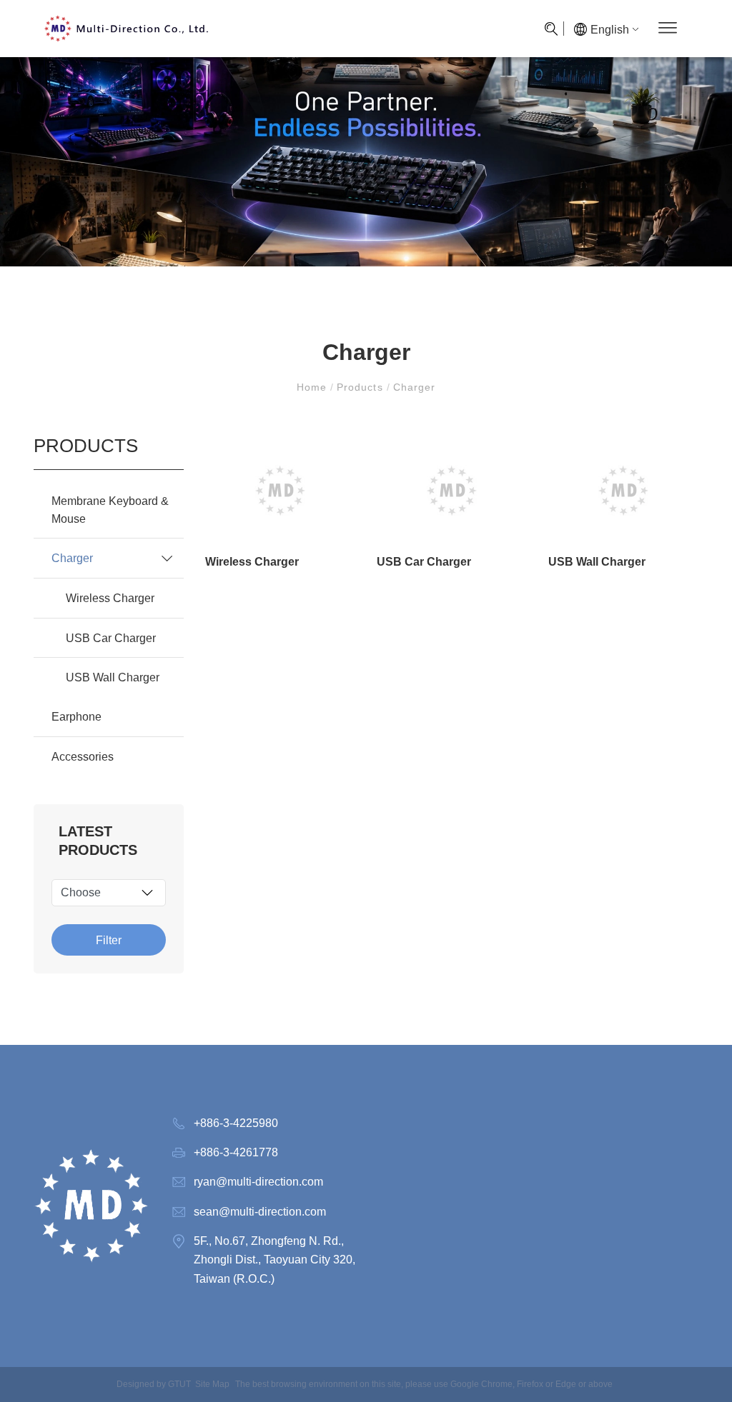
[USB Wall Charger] (623, 490)
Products (359, 387)
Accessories (82, 756)
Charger (412, 387)
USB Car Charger (111, 637)
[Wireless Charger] (280, 490)
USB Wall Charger (112, 677)
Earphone (76, 716)
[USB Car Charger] (452, 490)
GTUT (179, 1384)
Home (313, 387)
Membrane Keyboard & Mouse (110, 509)
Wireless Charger (110, 597)
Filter (109, 940)
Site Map (212, 1384)
